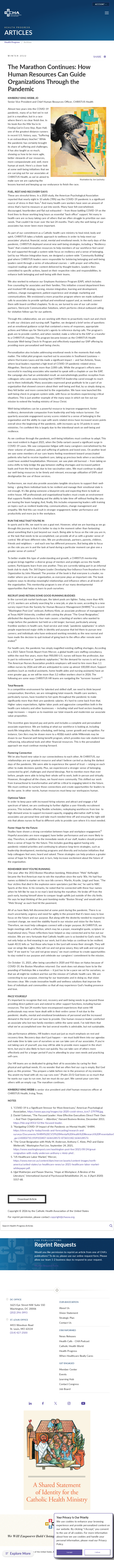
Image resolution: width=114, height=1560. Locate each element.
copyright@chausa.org (62, 1217)
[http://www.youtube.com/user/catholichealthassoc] (83, 1403)
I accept (69, 1552)
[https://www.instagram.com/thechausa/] (69, 1404)
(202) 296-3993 (18, 1312)
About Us (64, 1308)
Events (63, 1374)
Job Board (64, 1389)
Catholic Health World (71, 1346)
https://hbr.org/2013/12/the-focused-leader (37, 1122)
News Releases (67, 1336)
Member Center (68, 1369)
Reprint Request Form (46, 1265)
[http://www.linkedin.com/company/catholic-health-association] (30, 1403)
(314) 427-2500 (18, 1332)
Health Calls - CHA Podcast (74, 1341)
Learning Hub (66, 1379)
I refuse (97, 1552)
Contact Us (65, 1322)
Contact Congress (69, 1384)
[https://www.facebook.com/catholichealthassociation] (43, 1403)
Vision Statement (68, 1313)
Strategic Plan (66, 1317)
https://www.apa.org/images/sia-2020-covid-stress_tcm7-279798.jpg (65, 1111)
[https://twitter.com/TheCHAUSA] (55, 1403)
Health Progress (12, 42)
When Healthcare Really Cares (76, 1355)
